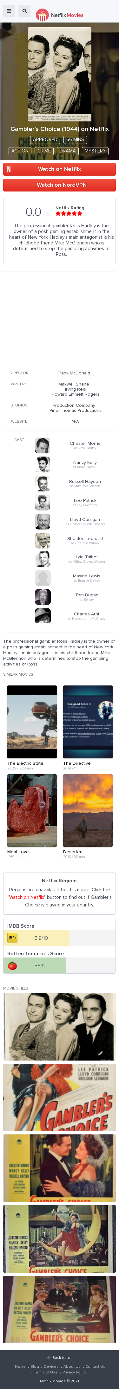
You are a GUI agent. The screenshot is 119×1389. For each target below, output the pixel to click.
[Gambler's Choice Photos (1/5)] (59, 1027)
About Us (72, 1367)
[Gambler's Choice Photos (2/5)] (59, 1097)
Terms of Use (46, 1372)
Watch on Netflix (59, 169)
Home (20, 1367)
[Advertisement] (59, 320)
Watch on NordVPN (62, 185)
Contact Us (95, 1367)
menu (9, 11)
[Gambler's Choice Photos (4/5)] (59, 1239)
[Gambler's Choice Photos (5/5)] (59, 1309)
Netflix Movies (53, 1381)
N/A (75, 421)
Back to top (62, 1358)
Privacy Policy (74, 1372)
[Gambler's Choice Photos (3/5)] (59, 1168)
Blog (34, 1367)
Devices (51, 1367)
